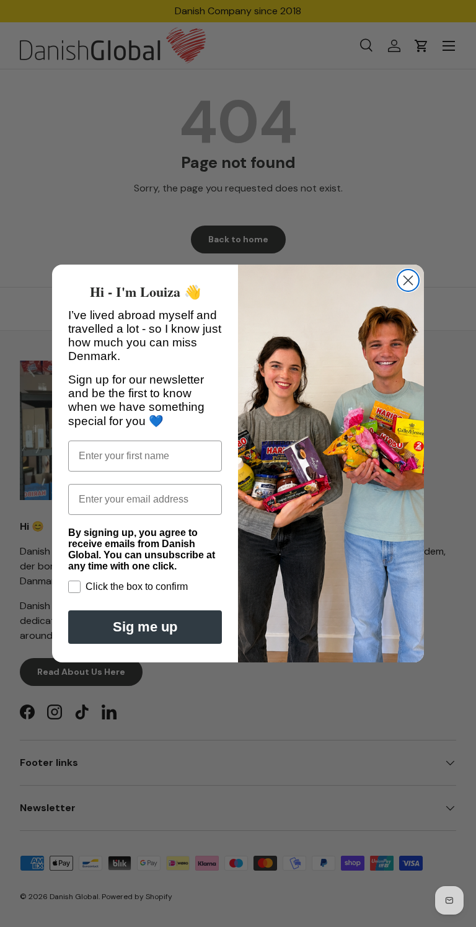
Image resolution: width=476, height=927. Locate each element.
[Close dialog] (408, 280)
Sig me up (145, 627)
